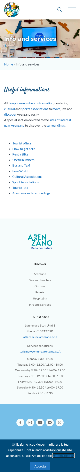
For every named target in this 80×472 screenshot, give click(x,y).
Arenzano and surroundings (31, 193)
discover (10, 114)
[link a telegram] (51, 420)
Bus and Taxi (21, 165)
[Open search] (62, 9)
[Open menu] (72, 10)
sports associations (34, 109)
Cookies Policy (63, 455)
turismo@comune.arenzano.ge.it (40, 351)
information (45, 103)
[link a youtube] (41, 420)
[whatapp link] (60, 420)
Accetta (40, 466)
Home (8, 64)
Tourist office (21, 143)
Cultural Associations (27, 176)
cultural (9, 109)
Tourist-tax (20, 187)
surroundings (56, 125)
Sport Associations (25, 182)
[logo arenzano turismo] (11, 9)
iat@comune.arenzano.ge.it (40, 337)
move (56, 109)
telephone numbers (22, 103)
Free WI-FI (20, 171)
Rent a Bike (20, 154)
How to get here (23, 149)
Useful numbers (23, 160)
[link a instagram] (31, 420)
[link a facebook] (21, 420)
